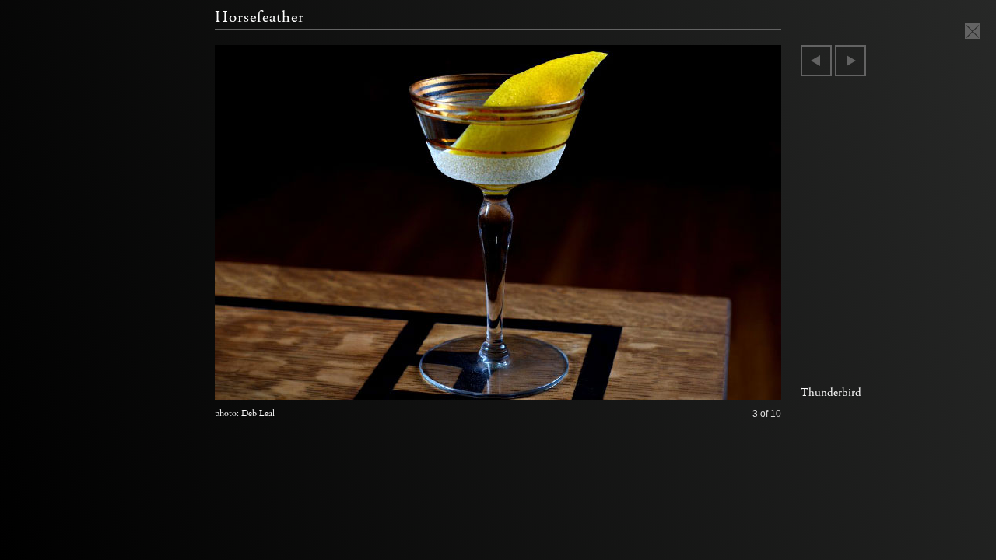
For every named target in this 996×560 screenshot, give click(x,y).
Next (850, 61)
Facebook (714, 384)
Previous (816, 61)
